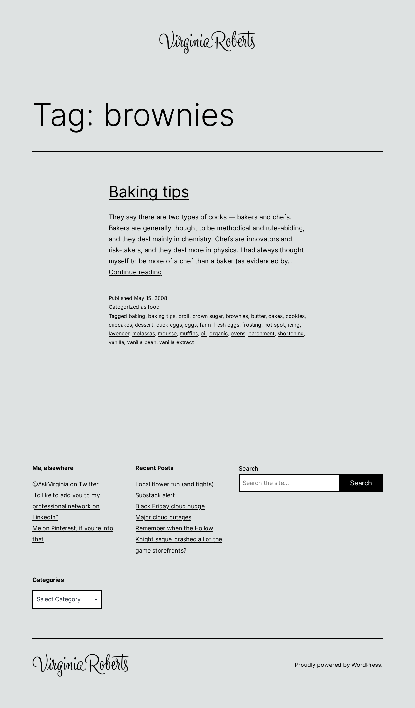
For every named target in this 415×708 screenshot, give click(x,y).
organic (218, 333)
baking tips (161, 316)
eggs (191, 324)
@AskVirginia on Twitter (65, 484)
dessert (144, 324)
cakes (275, 316)
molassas (143, 333)
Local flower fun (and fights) (175, 484)
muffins (189, 333)
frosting (251, 324)
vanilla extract (176, 342)
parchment (261, 333)
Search (248, 468)
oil (204, 333)
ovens (238, 333)
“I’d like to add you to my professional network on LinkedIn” (66, 506)
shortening (291, 333)
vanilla (116, 342)
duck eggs (169, 324)
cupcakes (120, 324)
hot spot (274, 324)
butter (258, 316)
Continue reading (135, 272)
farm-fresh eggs (219, 324)
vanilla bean (141, 342)
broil (183, 316)
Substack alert (155, 495)
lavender (119, 333)
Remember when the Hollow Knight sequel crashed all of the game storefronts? (179, 539)
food (154, 307)
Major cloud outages (163, 517)
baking (137, 316)
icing (294, 324)
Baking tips (149, 191)
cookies (295, 316)
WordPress (366, 664)
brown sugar (207, 316)
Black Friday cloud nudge (170, 506)
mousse (167, 333)
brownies (237, 316)
